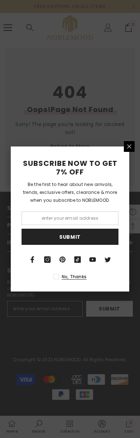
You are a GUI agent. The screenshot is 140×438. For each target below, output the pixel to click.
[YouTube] (92, 259)
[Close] (129, 146)
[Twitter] (107, 259)
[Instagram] (47, 259)
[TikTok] (77, 259)
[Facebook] (32, 259)
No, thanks (74, 277)
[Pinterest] (62, 259)
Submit (70, 237)
